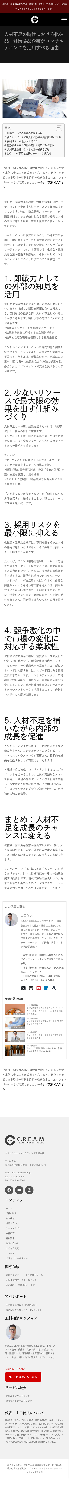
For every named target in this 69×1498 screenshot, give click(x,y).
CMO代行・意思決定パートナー (21, 1284)
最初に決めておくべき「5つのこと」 (24, 1309)
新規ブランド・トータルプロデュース (24, 1274)
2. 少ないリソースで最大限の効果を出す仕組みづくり (32, 137)
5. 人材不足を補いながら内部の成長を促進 (26, 149)
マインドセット (18, 1027)
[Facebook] (9, 1190)
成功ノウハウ (19, 1055)
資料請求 (10, 1238)
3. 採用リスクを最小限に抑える (21, 141)
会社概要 (10, 1233)
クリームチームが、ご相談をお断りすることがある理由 (44, 1036)
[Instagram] (29, 1190)
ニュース (10, 1253)
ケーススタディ (13, 1228)
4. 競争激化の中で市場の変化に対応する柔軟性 (29, 145)
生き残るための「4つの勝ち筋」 (22, 1304)
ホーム (9, 1208)
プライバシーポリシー (17, 1258)
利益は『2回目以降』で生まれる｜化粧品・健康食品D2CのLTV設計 (44, 1050)
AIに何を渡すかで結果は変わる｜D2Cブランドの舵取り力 (44, 1022)
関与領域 (10, 1218)
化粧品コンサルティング (18, 1395)
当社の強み (11, 1213)
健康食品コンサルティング (19, 1400)
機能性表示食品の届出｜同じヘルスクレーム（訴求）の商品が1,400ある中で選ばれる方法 (44, 1010)
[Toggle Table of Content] (57, 128)
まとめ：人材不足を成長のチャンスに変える (27, 153)
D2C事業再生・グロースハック (21, 1279)
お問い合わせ (12, 1243)
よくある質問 (12, 1248)
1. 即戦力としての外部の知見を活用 (23, 133)
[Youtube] (19, 1190)
